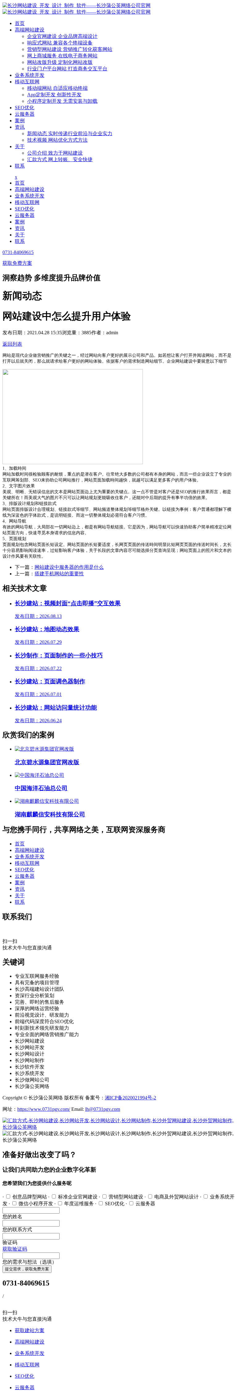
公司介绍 (55, 153)
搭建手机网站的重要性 (59, 573)
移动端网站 (57, 88)
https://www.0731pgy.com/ (43, 1109)
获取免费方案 (17, 263)
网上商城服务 (62, 55)
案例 (20, 120)
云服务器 (25, 114)
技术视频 (57, 140)
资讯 (20, 127)
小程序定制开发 (62, 101)
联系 (20, 166)
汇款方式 (60, 159)
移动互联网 (27, 81)
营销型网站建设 (69, 49)
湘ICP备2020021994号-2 (130, 1097)
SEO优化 (24, 107)
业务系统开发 (29, 75)
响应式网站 (60, 42)
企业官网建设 (62, 36)
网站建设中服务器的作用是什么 (69, 567)
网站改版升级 (60, 62)
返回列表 (12, 344)
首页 (20, 23)
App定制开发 (54, 94)
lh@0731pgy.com (102, 1109)
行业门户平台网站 (67, 68)
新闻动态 (69, 133)
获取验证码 (14, 1249)
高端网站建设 (29, 29)
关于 (20, 146)
